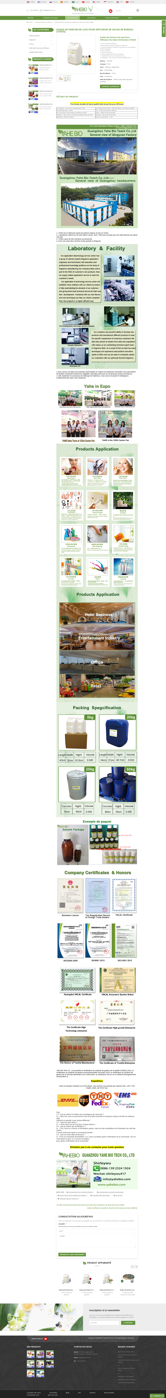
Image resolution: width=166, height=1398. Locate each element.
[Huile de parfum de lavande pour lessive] (33, 82)
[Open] (163, 28)
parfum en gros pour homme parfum (126, 1369)
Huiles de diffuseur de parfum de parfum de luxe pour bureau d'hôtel (111, 1208)
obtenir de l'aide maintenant (72, 1254)
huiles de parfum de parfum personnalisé (111, 1192)
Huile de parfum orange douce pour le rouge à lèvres (46, 65)
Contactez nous (112, 18)
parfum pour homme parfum (126, 1352)
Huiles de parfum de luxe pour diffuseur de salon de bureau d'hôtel (77, 1226)
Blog (130, 18)
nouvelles (91, 18)
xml (79, 1392)
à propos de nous (34, 1392)
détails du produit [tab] (67, 97)
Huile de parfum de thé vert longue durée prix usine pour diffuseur (127, 1290)
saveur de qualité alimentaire (126, 1383)
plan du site (53, 1395)
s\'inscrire (128, 1323)
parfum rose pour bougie (46, 91)
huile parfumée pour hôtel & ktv (69, 1199)
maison (30, 18)
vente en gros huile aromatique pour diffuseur (73, 1196)
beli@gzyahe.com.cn (49, 10)
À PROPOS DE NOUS (50, 18)
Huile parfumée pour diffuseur (43, 22)
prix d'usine (119, 1196)
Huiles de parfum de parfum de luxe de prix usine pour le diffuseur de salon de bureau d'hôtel (91, 1205)
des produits (72, 18)
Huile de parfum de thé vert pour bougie (46, 104)
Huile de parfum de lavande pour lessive (46, 78)
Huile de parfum (34, 36)
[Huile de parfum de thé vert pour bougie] (33, 108)
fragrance (32, 40)
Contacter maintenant (110, 86)
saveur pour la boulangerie (126, 1377)
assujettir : (62, 1224)
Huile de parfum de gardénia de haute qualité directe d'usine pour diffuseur (107, 1290)
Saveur (31, 44)
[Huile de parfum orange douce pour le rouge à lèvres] (33, 69)
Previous (132, 1266)
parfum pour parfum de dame (126, 1380)
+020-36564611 (34, 10)
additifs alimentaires (36, 52)
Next (136, 1266)
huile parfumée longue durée (101, 1196)
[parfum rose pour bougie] (33, 95)
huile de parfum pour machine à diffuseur (81, 1192)
